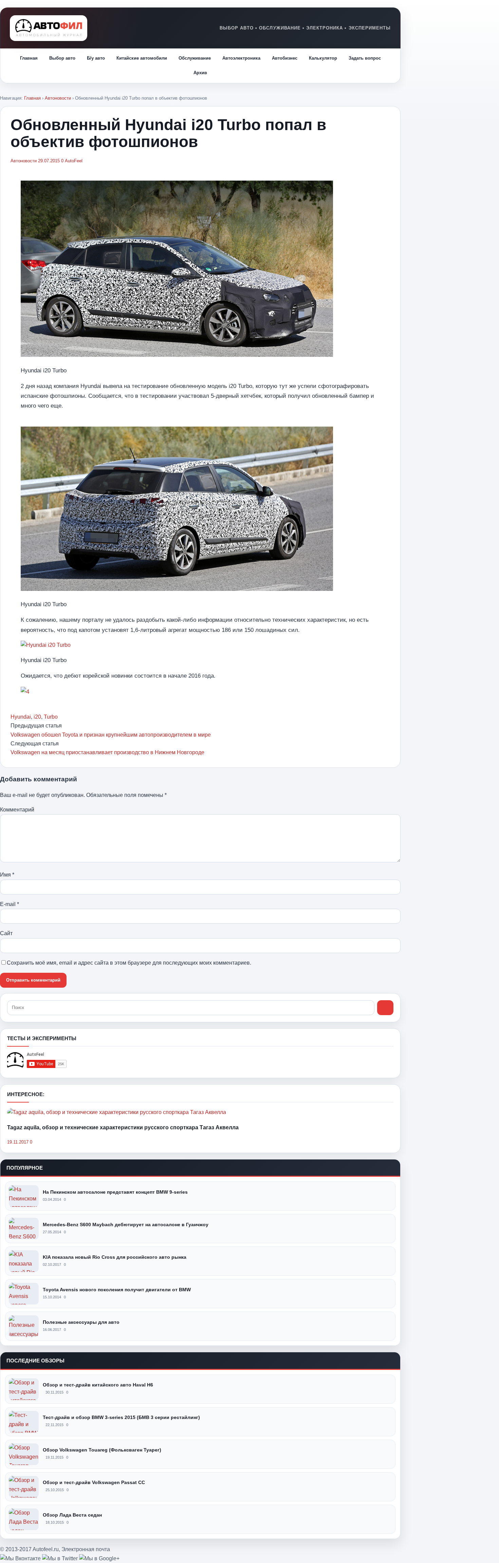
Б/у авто (96, 58)
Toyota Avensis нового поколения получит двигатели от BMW (117, 1289)
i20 (37, 717)
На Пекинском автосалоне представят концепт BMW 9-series (115, 1192)
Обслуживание (195, 58)
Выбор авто (62, 58)
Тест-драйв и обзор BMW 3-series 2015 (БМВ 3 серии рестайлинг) (121, 1417)
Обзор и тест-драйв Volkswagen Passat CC (94, 1482)
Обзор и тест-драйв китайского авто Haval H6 (98, 1384)
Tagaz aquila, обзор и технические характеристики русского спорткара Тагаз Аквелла (123, 1127)
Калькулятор (323, 58)
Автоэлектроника (241, 58)
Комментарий (17, 810)
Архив (200, 72)
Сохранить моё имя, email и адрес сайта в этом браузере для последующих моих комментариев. (129, 963)
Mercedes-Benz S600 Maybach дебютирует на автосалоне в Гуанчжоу (125, 1224)
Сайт (6, 933)
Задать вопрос (365, 58)
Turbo (51, 717)
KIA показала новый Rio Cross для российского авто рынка (114, 1257)
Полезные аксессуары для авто (81, 1322)
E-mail (9, 904)
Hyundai (21, 717)
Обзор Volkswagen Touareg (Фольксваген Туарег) (102, 1450)
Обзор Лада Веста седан (72, 1515)
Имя (7, 875)
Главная (29, 58)
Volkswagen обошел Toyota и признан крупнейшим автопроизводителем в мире (111, 735)
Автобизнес (284, 58)
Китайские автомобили (141, 58)
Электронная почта (85, 1549)
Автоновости (58, 98)
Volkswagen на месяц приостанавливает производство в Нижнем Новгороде (107, 752)
